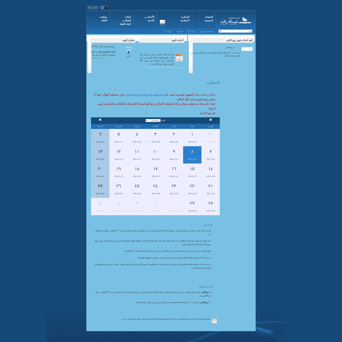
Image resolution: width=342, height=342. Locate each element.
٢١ (210, 186)
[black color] (106, 7)
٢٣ (174, 186)
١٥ (192, 168)
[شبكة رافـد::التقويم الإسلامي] (235, 20)
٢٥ (137, 186)
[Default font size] (93, 7)
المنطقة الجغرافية (152, 94)
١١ (137, 151)
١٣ (100, 151)
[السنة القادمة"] (100, 120)
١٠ (155, 151)
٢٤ (155, 186)
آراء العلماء (132, 94)
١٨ (137, 168)
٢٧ (100, 186)
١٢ (118, 151)
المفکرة (213, 82)
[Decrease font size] (97, 7)
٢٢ (192, 186)
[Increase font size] (89, 7)
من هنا (125, 319)
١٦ (174, 168)
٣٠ (210, 134)
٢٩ (192, 203)
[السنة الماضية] (210, 120)
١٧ (155, 168)
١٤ (210, 168)
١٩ (118, 168)
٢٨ (210, 203)
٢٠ (100, 168)
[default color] (102, 7)
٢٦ (118, 186)
